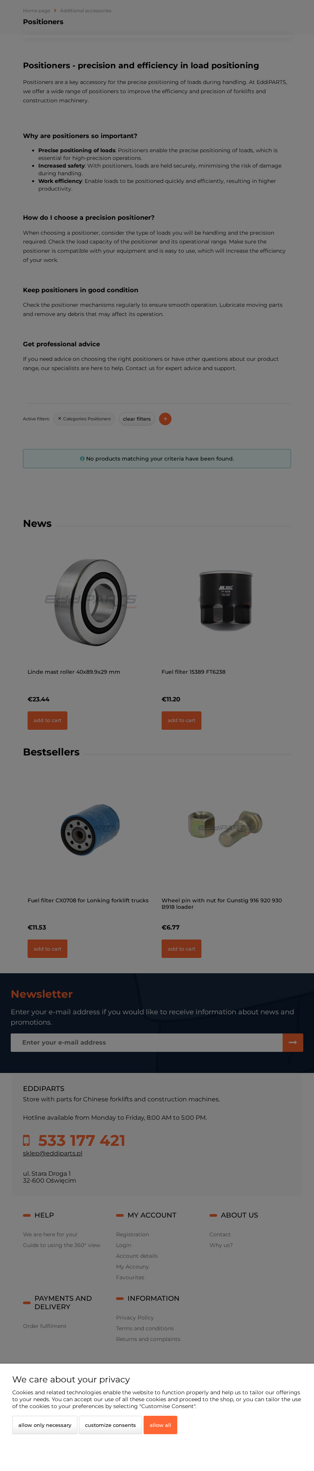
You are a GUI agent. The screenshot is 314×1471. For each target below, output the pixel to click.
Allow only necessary (44, 1425)
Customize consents (110, 1425)
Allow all (160, 1425)
